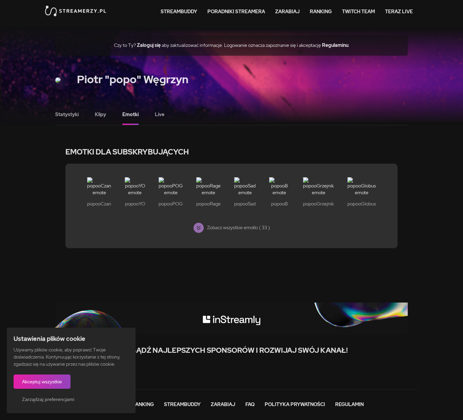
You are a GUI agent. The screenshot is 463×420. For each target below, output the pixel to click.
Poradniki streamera (236, 11)
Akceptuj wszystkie (42, 381)
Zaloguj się (149, 45)
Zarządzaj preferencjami (48, 399)
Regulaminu (335, 45)
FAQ (250, 404)
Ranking (321, 11)
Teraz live (399, 11)
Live (159, 114)
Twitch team (358, 11)
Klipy (100, 114)
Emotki (130, 114)
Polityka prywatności (295, 404)
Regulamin (349, 404)
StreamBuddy (179, 11)
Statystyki (67, 114)
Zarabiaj (287, 11)
